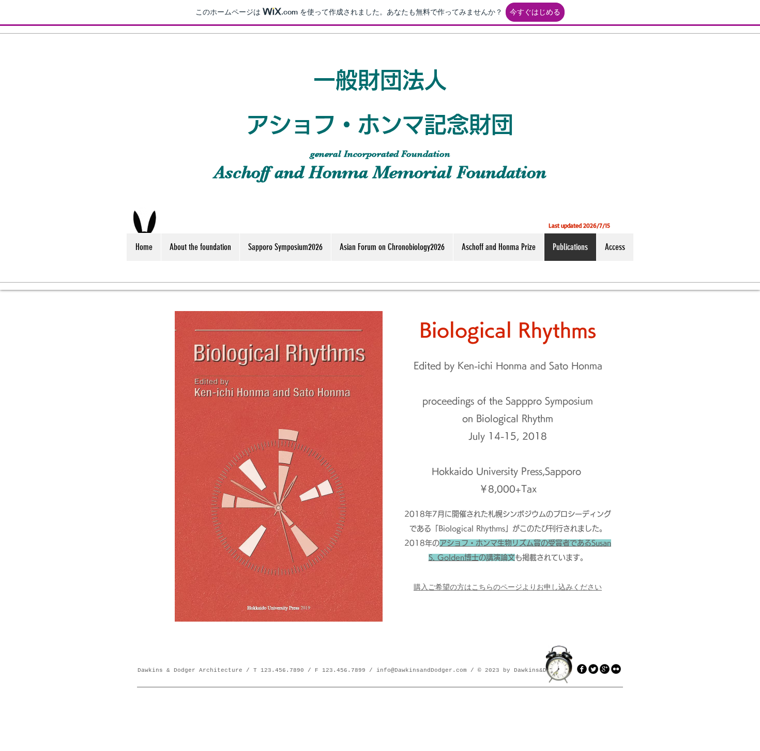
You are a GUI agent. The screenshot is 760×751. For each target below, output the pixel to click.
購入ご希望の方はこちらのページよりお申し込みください (508, 586)
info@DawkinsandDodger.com (421, 670)
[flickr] (616, 669)
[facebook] (582, 669)
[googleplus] (605, 669)
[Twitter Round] (593, 669)
